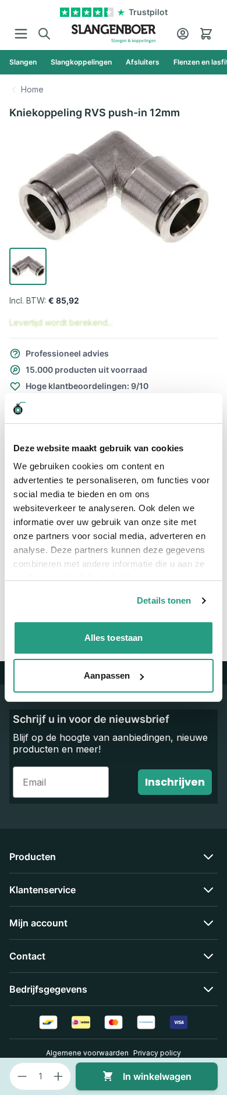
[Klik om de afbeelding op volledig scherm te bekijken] (113, 186)
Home (32, 89)
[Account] (182, 33)
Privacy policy (157, 1052)
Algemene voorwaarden (87, 1052)
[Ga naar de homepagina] (114, 33)
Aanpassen (107, 675)
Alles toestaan (113, 638)
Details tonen (164, 600)
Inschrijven (175, 782)
